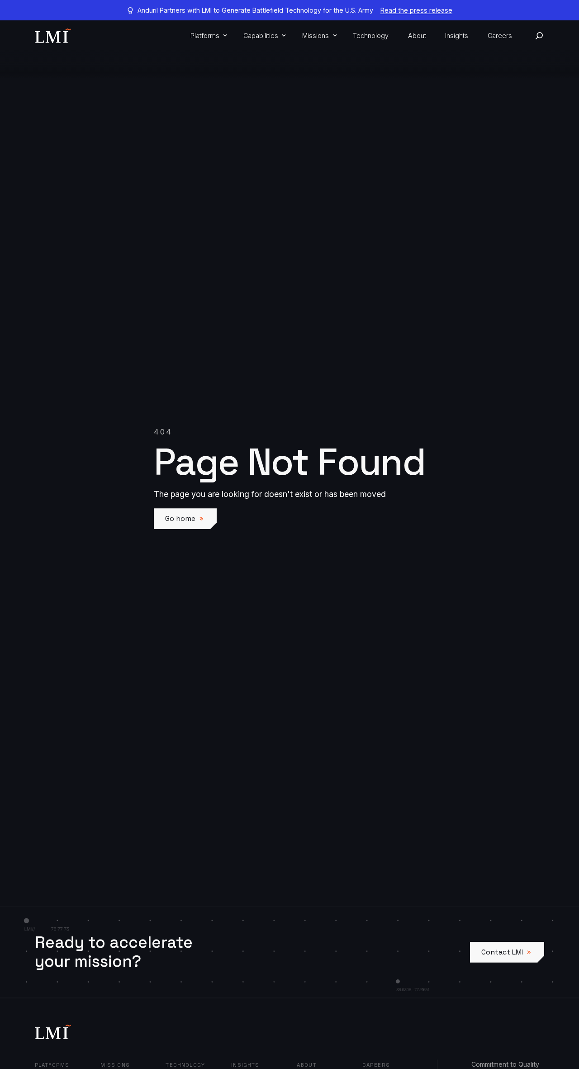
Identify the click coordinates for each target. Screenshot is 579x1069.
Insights (456, 35)
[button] (207, 35)
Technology (371, 35)
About (417, 35)
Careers (500, 35)
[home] (53, 36)
